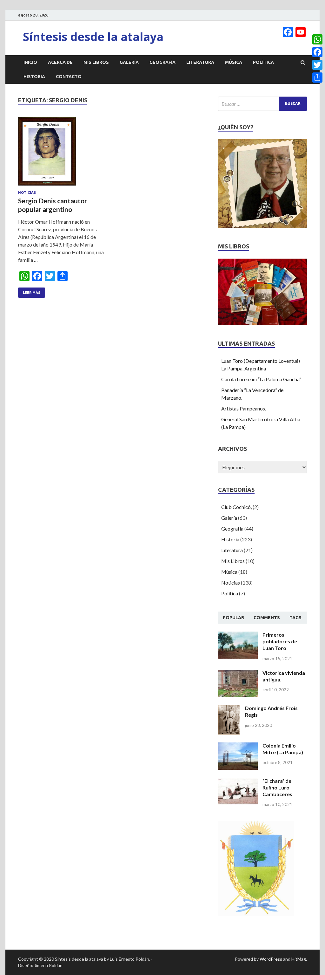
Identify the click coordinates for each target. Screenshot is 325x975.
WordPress (271, 959)
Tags (295, 617)
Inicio (30, 62)
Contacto (69, 76)
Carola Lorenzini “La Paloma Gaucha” (261, 379)
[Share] (317, 77)
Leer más (31, 293)
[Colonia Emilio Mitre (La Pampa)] (238, 746)
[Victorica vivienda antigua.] (238, 673)
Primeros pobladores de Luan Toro (279, 641)
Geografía (162, 62)
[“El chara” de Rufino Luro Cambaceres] (238, 781)
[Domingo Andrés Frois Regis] (229, 709)
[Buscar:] (262, 104)
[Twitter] (317, 64)
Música (233, 62)
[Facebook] (317, 52)
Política (263, 62)
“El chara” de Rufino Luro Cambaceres (277, 787)
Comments (267, 617)
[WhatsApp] (317, 39)
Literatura (200, 62)
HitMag (298, 959)
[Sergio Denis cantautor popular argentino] (63, 154)
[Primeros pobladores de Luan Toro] (238, 635)
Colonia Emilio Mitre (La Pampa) (282, 748)
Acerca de (60, 62)
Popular (233, 617)
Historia (34, 76)
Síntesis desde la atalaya (93, 36)
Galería (129, 62)
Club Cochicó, (236, 507)
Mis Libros (96, 62)
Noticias (27, 192)
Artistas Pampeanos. (243, 408)
